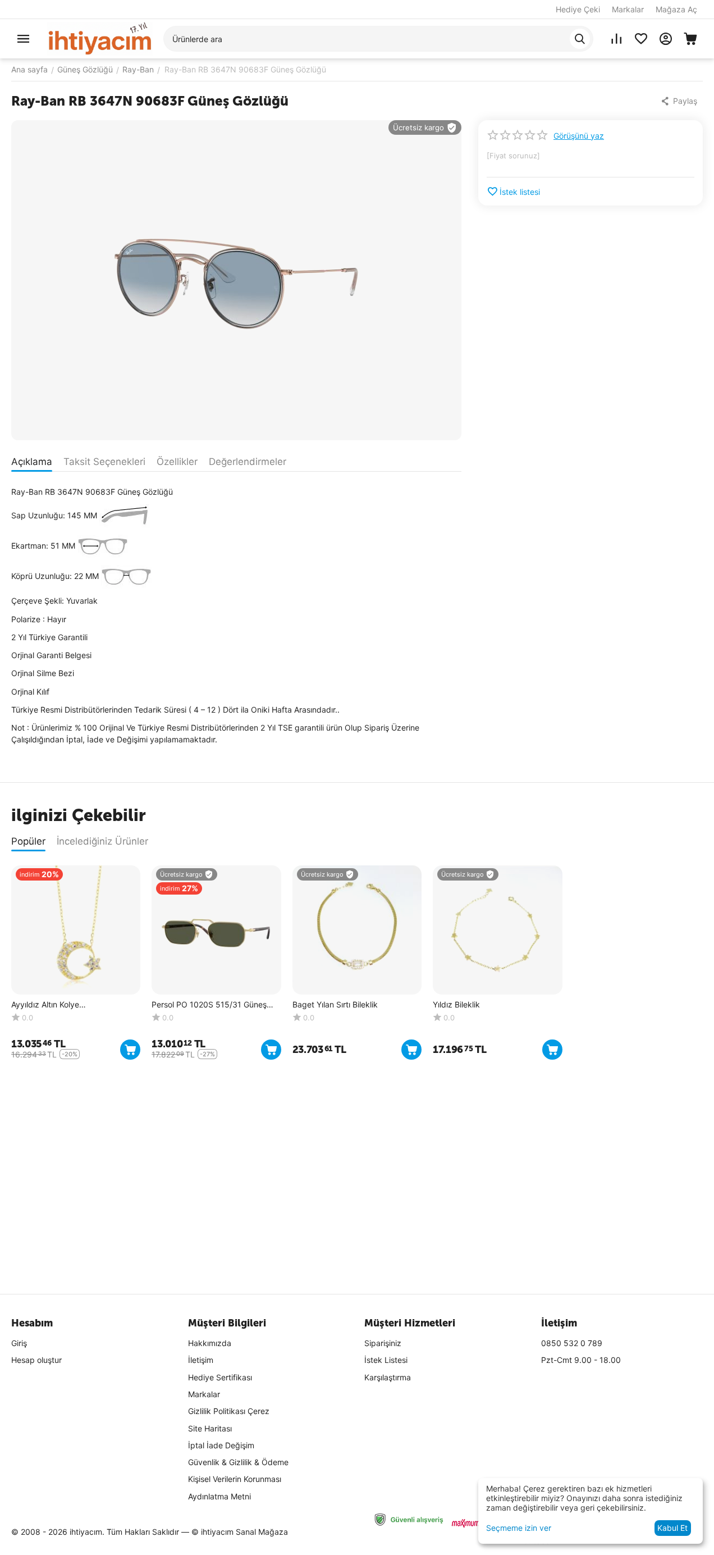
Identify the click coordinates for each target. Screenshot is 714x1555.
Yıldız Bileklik (456, 1004)
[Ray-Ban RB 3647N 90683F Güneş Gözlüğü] (236, 280)
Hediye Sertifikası (220, 1377)
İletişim (200, 1360)
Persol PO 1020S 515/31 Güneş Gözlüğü (209, 1005)
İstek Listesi (386, 1360)
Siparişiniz (382, 1343)
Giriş (19, 1343)
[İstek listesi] (641, 38)
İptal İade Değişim (221, 1445)
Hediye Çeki (578, 9)
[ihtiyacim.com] (100, 38)
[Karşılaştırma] (616, 38)
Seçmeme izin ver (518, 1528)
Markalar (628, 9)
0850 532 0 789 (571, 1343)
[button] (680, 101)
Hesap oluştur (36, 1360)
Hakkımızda (209, 1343)
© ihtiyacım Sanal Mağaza (239, 1531)
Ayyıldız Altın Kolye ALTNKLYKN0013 (45, 1005)
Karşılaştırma (387, 1377)
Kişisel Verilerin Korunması (234, 1479)
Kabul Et (672, 1528)
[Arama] (580, 39)
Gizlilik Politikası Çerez (228, 1411)
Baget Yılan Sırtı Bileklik (335, 1004)
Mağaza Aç (676, 9)
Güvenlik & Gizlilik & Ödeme (238, 1462)
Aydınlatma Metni (219, 1496)
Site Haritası (210, 1428)
